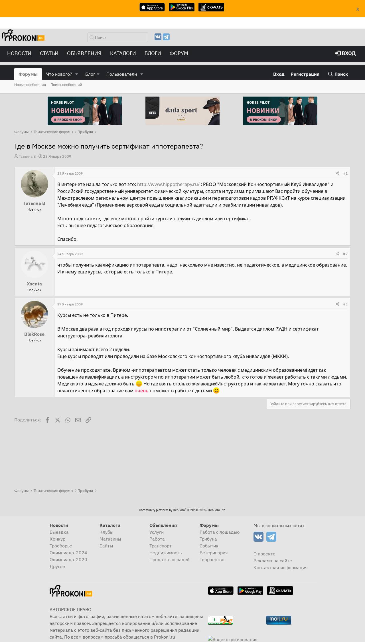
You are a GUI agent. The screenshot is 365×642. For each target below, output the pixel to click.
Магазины (110, 539)
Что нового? (59, 74)
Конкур (57, 539)
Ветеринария (214, 552)
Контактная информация (281, 567)
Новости (19, 53)
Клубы (106, 532)
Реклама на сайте (273, 560)
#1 (345, 173)
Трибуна (208, 539)
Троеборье (61, 546)
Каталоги (123, 53)
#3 (345, 304)
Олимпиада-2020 (68, 559)
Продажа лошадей (169, 559)
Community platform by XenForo (182, 510)
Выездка (59, 532)
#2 (345, 254)
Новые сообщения (30, 84)
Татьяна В (27, 156)
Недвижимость (165, 552)
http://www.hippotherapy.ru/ (168, 184)
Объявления (84, 53)
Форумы (28, 74)
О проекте (264, 554)
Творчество (212, 559)
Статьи (49, 53)
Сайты (106, 546)
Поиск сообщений (66, 84)
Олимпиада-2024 (68, 552)
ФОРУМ (179, 53)
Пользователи (121, 74)
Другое (57, 566)
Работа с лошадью (220, 532)
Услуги (156, 532)
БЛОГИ (153, 53)
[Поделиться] (337, 173)
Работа (157, 539)
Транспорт (160, 546)
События (209, 546)
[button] (77, 74)
